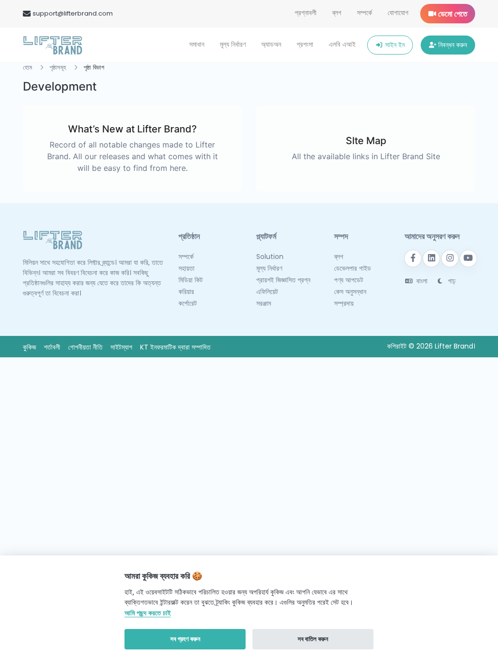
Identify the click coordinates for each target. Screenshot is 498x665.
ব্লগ (336, 13)
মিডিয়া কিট (190, 280)
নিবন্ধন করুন (451, 45)
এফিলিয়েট (267, 291)
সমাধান (196, 44)
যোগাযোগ (398, 13)
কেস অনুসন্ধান (350, 291)
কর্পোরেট (187, 303)
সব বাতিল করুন (313, 639)
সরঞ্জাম (263, 303)
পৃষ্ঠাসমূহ (58, 67)
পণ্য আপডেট (348, 280)
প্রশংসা (305, 44)
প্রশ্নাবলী (306, 13)
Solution (270, 256)
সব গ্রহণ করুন (185, 639)
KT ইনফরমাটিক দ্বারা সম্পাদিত (175, 347)
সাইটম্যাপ (121, 347)
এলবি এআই (342, 44)
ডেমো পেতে (451, 13)
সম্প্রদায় (344, 303)
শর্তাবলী (52, 347)
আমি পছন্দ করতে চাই (147, 613)
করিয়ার (186, 291)
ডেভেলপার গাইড (352, 268)
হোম (27, 67)
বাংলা (420, 281)
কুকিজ (29, 347)
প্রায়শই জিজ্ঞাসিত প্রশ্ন (283, 280)
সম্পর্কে (364, 13)
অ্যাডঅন (271, 44)
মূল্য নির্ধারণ (233, 44)
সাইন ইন (394, 45)
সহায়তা (186, 268)
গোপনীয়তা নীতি (85, 347)
